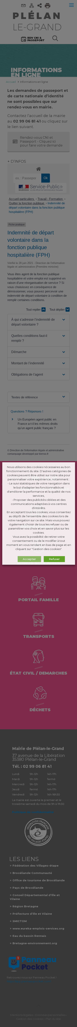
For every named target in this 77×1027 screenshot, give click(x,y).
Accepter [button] (29, 559)
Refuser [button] (54, 559)
